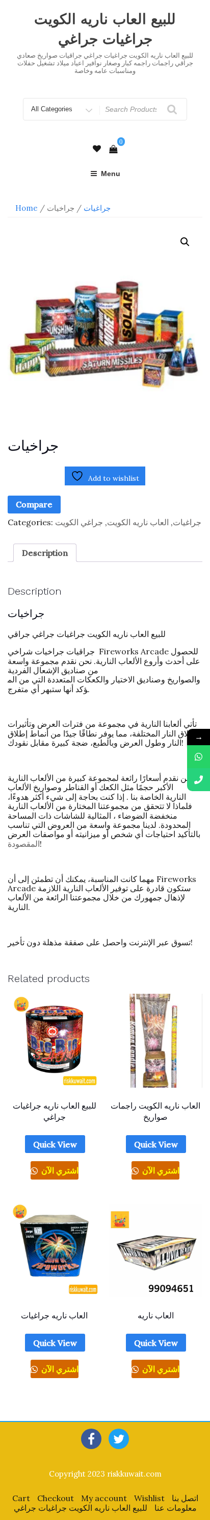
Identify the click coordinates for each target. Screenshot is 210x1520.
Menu (110, 173)
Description (45, 553)
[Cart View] (113, 149)
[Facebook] (91, 1439)
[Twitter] (119, 1439)
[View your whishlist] (97, 149)
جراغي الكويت (79, 522)
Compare (34, 504)
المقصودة (24, 844)
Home (26, 208)
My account (104, 1498)
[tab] (44, 553)
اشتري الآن (58, 1170)
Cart (21, 1498)
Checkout (55, 1498)
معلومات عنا (175, 1508)
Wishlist (149, 1498)
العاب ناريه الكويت (138, 522)
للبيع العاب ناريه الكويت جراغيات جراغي (80, 1508)
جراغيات (97, 208)
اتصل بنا (185, 1498)
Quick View (55, 1144)
